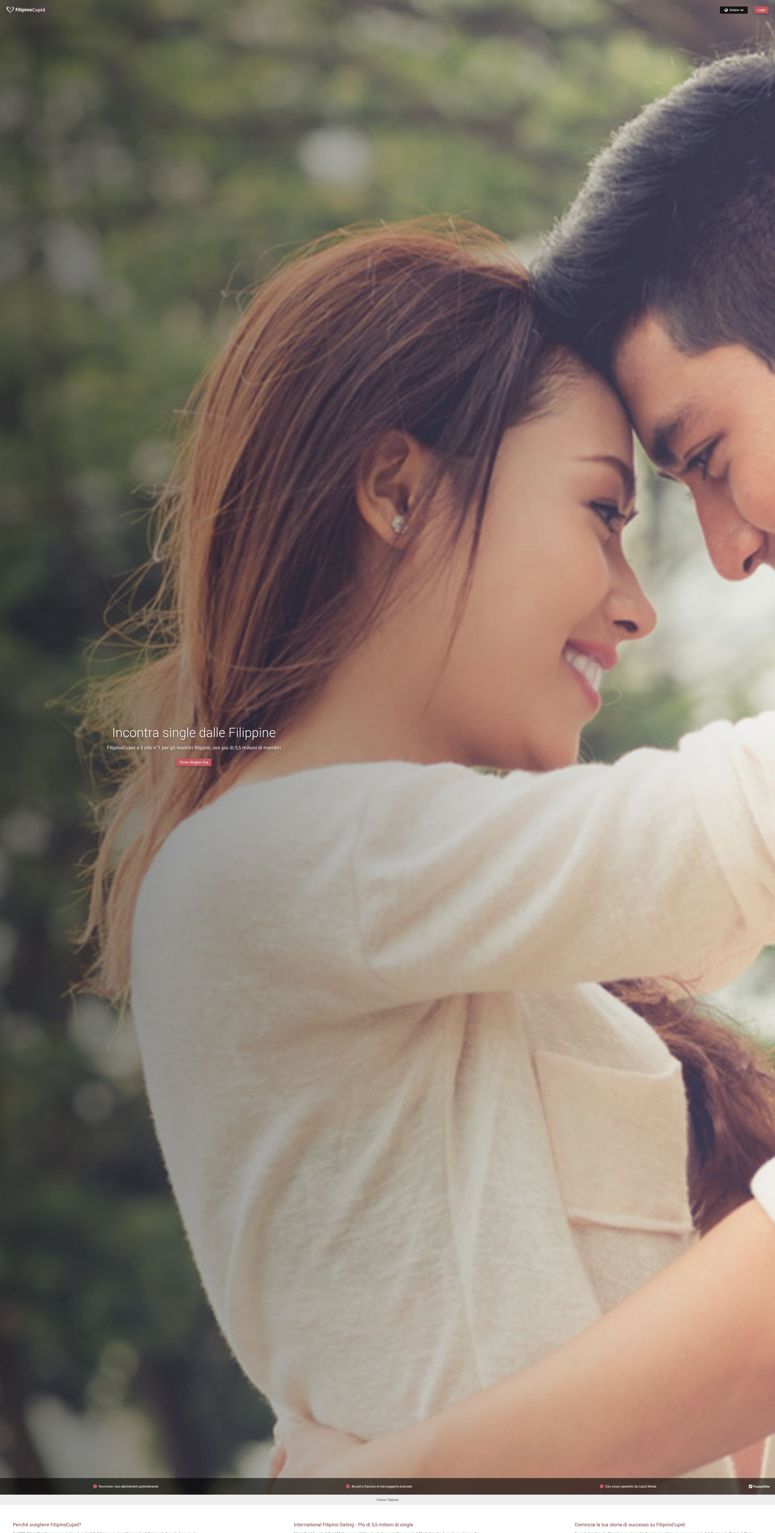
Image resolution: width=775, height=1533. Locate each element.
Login (761, 10)
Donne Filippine (388, 1500)
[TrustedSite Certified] (760, 1486)
